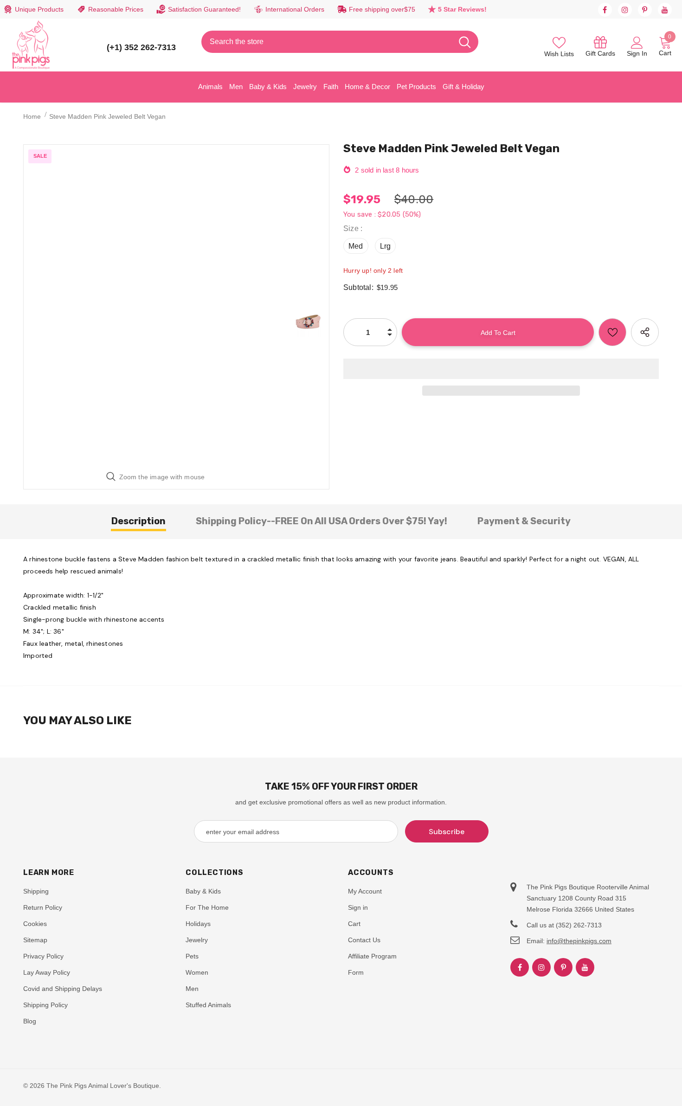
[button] (501, 369)
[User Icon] (637, 42)
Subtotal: (358, 287)
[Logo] (31, 45)
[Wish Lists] (612, 332)
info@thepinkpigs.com (579, 941)
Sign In (637, 53)
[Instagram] (625, 10)
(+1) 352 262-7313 (141, 47)
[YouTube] (665, 10)
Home (32, 116)
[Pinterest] (645, 10)
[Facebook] (605, 10)
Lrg (385, 246)
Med (355, 246)
